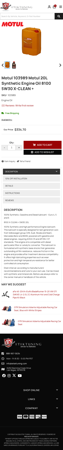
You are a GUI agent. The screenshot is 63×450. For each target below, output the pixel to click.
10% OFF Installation (16, 178)
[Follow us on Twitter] (14, 375)
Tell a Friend (24, 161)
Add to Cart (44, 144)
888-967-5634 (13, 353)
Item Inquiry (9, 161)
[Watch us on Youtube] (20, 376)
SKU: (4, 95)
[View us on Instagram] (9, 376)
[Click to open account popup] (49, 7)
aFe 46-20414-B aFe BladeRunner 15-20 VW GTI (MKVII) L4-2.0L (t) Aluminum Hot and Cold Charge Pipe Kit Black (36, 294)
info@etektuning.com (16, 364)
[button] (31, 16)
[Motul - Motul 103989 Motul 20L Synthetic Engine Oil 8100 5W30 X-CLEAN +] (12, 24)
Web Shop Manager (31, 436)
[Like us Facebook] (4, 376)
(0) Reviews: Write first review (17, 105)
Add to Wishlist (44, 152)
